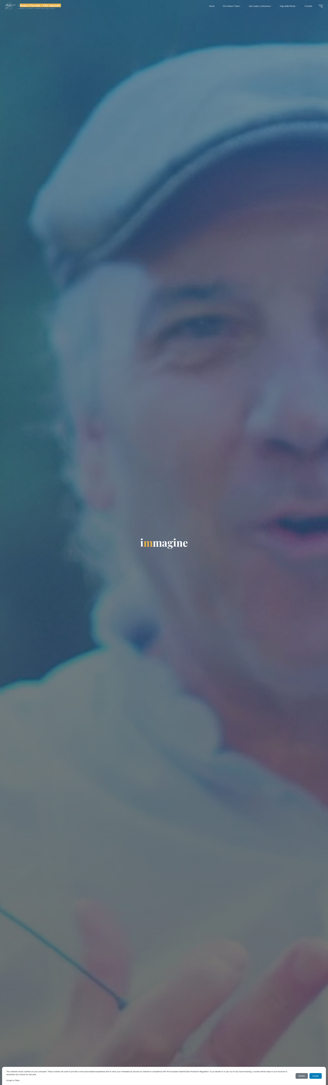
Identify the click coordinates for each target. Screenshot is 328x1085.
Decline (302, 1076)
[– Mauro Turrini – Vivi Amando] (10, 6)
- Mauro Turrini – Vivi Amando (38, 5)
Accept (315, 1076)
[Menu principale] (320, 6)
